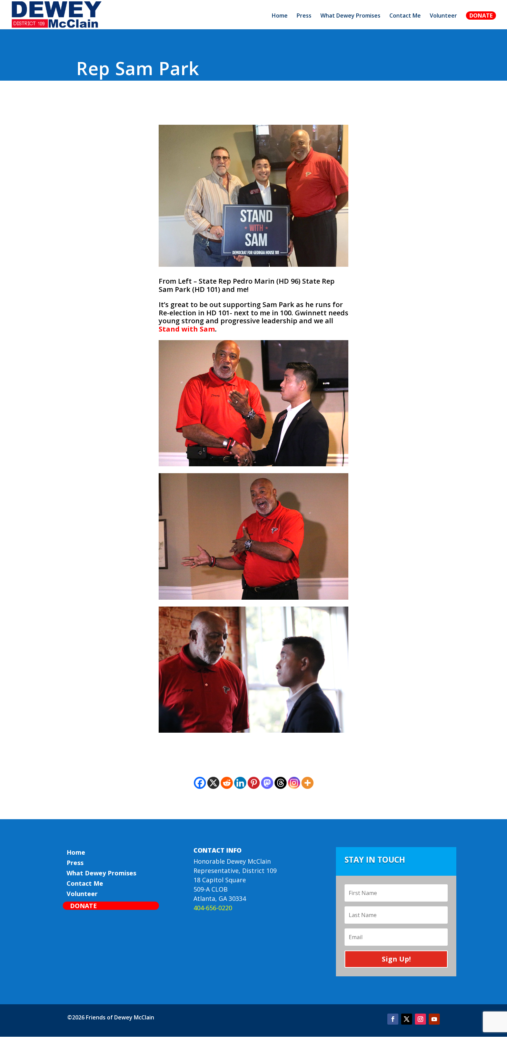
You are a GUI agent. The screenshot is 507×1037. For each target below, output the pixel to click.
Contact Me (405, 16)
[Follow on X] (406, 1019)
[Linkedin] (240, 783)
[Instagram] (294, 783)
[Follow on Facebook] (392, 1019)
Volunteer (443, 16)
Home (280, 16)
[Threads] (281, 783)
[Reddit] (227, 783)
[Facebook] (200, 783)
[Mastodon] (267, 783)
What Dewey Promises (350, 16)
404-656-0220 (212, 908)
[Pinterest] (254, 783)
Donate (481, 15)
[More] (307, 783)
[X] (213, 783)
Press (304, 16)
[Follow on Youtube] (434, 1019)
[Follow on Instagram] (420, 1019)
